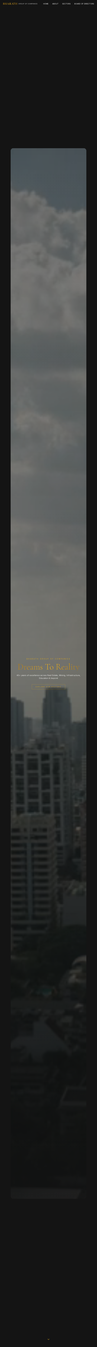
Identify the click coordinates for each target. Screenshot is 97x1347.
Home (45, 4)
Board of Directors (84, 4)
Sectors (66, 4)
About (55, 4)
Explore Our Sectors (48, 687)
